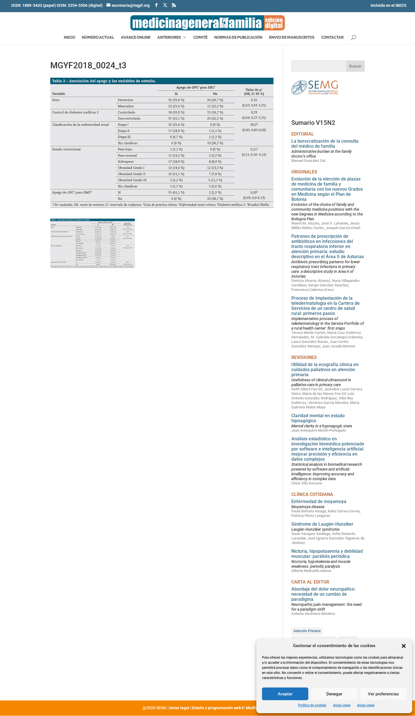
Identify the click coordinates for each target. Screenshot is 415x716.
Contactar (332, 37)
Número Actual (98, 37)
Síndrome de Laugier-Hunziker (322, 524)
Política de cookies (312, 705)
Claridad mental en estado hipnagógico (318, 418)
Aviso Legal (341, 705)
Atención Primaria (307, 631)
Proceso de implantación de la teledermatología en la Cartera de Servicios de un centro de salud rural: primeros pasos (325, 305)
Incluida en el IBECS (389, 5)
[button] (404, 646)
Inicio (69, 37)
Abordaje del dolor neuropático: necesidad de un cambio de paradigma (323, 594)
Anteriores (169, 37)
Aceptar (285, 694)
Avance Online (135, 37)
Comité (200, 37)
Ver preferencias (383, 694)
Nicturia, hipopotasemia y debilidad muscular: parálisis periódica (327, 554)
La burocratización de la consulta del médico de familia (325, 143)
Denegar (334, 694)
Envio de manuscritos (291, 37)
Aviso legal (179, 708)
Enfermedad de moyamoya (318, 501)
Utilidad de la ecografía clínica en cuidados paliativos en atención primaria (325, 369)
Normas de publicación (238, 37)
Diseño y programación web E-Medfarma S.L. (232, 708)
